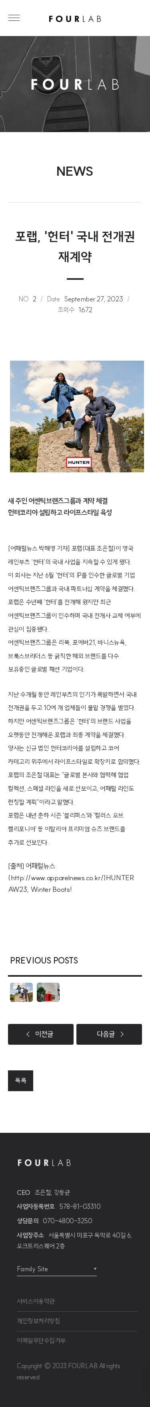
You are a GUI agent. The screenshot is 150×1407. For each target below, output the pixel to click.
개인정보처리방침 (38, 1321)
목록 (20, 1080)
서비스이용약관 (36, 1301)
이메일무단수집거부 (41, 1341)
